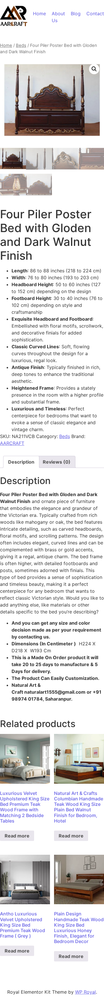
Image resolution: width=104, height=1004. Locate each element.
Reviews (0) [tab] (56, 462)
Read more (17, 836)
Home (39, 13)
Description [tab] (21, 462)
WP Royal (85, 992)
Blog (76, 13)
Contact (95, 13)
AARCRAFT (12, 443)
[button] (94, 69)
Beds (21, 45)
